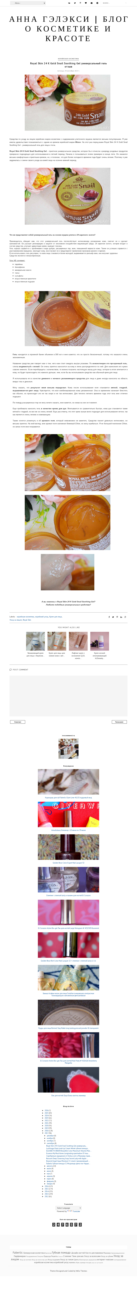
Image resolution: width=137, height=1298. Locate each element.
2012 (47, 1196)
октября (50, 1141)
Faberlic (18, 1252)
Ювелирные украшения (88, 1260)
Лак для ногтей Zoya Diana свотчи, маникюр (68, 1096)
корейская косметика (68, 59)
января (50, 1184)
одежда (82, 1262)
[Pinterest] (80, 3)
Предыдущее (119, 722)
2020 (47, 1125)
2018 (47, 1131)
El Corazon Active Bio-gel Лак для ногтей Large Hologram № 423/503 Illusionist (68, 928)
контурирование (120, 1260)
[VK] (69, 3)
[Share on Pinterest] (117, 617)
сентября (50, 1143)
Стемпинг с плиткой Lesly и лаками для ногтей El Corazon (68, 895)
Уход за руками (54, 1260)
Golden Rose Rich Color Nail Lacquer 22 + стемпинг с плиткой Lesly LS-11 (68, 961)
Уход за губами (107, 1256)
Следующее (17, 722)
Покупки (40, 1256)
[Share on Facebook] (109, 617)
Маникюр (107, 1253)
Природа (47, 1256)
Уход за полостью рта (39, 1260)
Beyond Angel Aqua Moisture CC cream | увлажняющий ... (68, 1161)
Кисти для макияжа (94, 1252)
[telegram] (97, 3)
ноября (50, 1138)
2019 (47, 1128)
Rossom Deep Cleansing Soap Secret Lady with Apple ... (67, 1158)
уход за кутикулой (97, 1263)
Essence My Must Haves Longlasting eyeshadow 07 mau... (68, 1153)
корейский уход (41, 616)
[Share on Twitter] (113, 617)
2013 (47, 1194)
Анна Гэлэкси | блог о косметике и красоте (69, 29)
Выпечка (48, 1253)
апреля (50, 1176)
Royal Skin (27, 620)
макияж (72, 1262)
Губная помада (61, 1252)
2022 (47, 1120)
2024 (47, 1115)
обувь (77, 1262)
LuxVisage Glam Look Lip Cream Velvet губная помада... (67, 1148)
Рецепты (54, 1256)
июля (49, 1168)
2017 (47, 1133)
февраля (50, 1181)
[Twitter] (75, 3)
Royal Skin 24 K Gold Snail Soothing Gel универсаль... (66, 1146)
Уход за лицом (16, 620)
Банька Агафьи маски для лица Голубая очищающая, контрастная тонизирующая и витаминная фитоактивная (68, 994)
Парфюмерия (20, 1256)
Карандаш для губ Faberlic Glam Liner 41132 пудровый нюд (68, 798)
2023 (47, 1118)
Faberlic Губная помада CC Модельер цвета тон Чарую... (68, 1163)
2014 (47, 1191)
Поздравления (31, 1256)
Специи (60, 1256)
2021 (47, 1123)
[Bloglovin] (86, 3)
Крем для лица (55, 616)
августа (50, 1166)
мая (48, 1174)
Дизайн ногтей (78, 1252)
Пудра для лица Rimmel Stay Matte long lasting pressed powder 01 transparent (68, 1028)
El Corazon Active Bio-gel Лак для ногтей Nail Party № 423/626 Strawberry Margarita (68, 1062)
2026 (47, 1110)
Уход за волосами (92, 1256)
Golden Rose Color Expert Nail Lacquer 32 (68, 863)
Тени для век (78, 1256)
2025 (47, 1113)
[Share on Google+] (125, 617)
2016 (47, 1186)
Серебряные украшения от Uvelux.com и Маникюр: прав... (68, 1156)
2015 (47, 1189)
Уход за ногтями (25, 1260)
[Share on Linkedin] (121, 617)
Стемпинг (67, 1256)
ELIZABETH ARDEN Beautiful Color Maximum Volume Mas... (69, 1151)
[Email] (91, 3)
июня (49, 1171)
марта (49, 1179)
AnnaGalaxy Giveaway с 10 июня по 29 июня (68, 830)
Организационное (117, 1253)
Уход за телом (66, 1259)
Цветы (76, 1260)
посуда (88, 1262)
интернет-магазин (105, 1259)
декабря (50, 1136)
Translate (76, 1211)
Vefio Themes (81, 1271)
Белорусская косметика (34, 1252)
